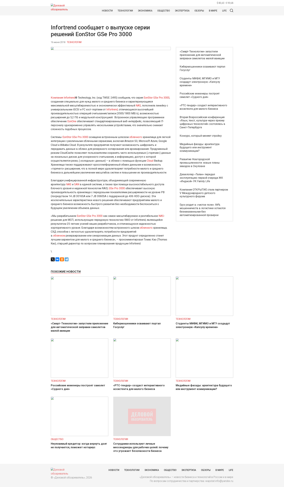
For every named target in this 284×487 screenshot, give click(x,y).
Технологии (125, 10)
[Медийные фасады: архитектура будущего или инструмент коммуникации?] (204, 376)
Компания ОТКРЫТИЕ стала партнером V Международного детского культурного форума (204, 193)
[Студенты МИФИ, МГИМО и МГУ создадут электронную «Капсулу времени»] (204, 315)
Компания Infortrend (63, 97)
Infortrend (112, 109)
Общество (163, 10)
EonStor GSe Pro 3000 (156, 97)
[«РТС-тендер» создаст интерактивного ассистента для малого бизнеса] (142, 376)
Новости (107, 10)
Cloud (150, 160)
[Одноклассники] (62, 259)
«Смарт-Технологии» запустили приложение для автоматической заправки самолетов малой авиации (202, 55)
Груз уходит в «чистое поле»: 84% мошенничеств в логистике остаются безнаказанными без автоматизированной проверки (202, 209)
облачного (135, 137)
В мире (213, 10)
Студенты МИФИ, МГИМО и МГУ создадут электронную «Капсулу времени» (200, 82)
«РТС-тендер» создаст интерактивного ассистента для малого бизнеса (203, 107)
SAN (76, 184)
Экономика (145, 10)
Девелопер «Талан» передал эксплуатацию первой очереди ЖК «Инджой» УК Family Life (201, 178)
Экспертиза (182, 10)
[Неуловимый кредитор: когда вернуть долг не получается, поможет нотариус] (79, 435)
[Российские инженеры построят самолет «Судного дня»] (79, 376)
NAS (138, 105)
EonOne (71, 121)
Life (224, 10)
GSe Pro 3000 (117, 188)
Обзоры (199, 10)
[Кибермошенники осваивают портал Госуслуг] (142, 315)
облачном (59, 235)
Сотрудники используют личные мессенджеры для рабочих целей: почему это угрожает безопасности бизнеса (140, 447)
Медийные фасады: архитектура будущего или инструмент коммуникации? (199, 148)
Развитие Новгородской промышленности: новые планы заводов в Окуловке (200, 163)
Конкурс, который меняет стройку (201, 135)
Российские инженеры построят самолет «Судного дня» (200, 95)
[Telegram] (67, 259)
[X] (53, 259)
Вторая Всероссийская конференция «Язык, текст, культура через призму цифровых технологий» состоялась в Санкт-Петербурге (202, 122)
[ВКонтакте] (57, 259)
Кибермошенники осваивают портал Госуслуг (202, 68)
